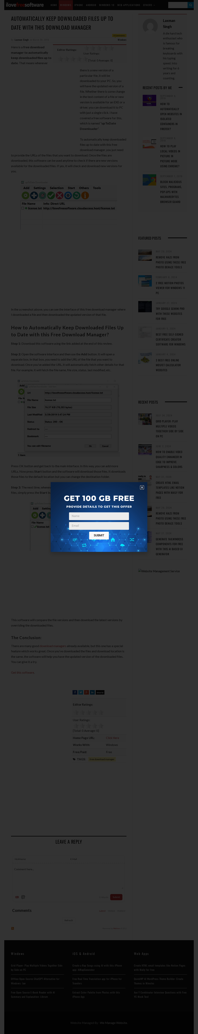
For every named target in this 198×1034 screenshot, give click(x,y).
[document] (99, 517)
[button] (142, 487)
